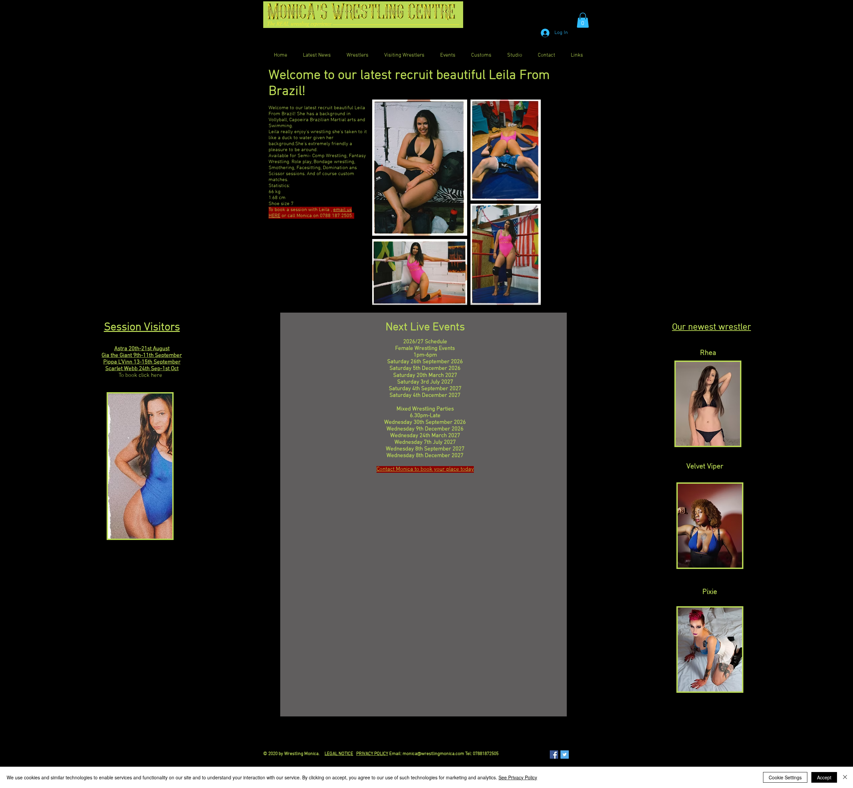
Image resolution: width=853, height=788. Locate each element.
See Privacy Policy (517, 777)
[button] (582, 20)
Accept (824, 777)
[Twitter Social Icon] (564, 754)
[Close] (845, 777)
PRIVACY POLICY (372, 754)
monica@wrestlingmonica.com (433, 754)
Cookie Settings (785, 777)
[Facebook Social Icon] (554, 754)
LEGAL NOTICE (339, 754)
